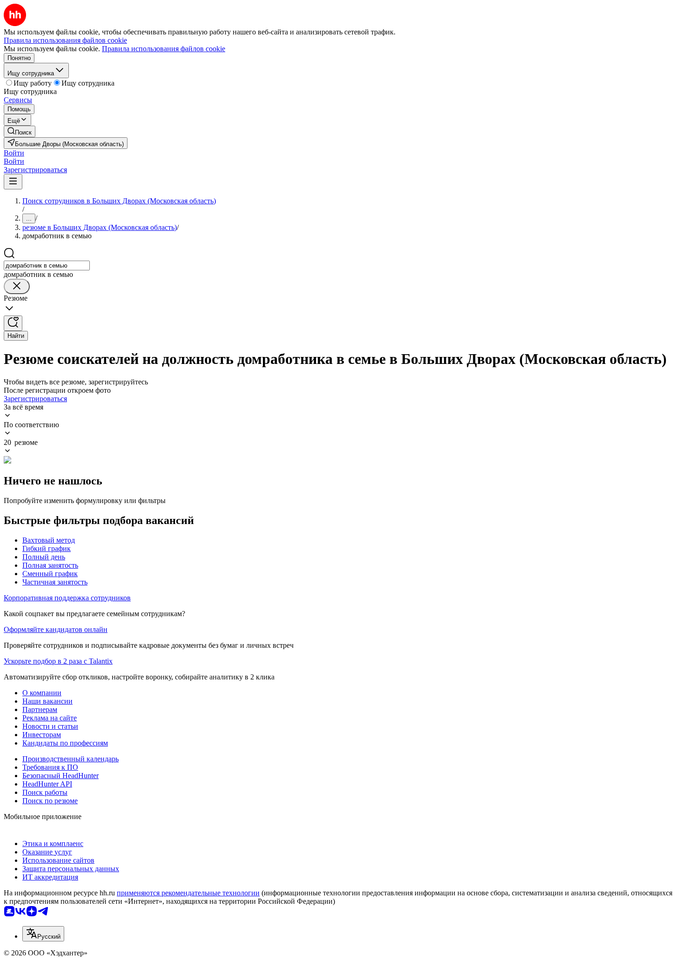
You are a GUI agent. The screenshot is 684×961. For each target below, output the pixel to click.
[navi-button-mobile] (13, 181)
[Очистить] (17, 286)
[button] (14, 153)
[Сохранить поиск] (13, 323)
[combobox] (47, 265)
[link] (19, 131)
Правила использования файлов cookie (163, 49)
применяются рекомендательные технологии (188, 893)
